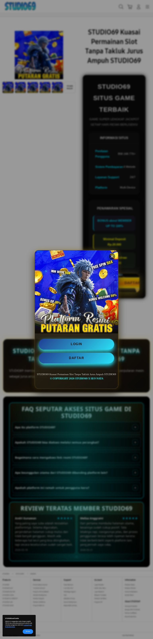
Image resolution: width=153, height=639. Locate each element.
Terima (28, 631)
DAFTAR (76, 358)
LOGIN (76, 344)
